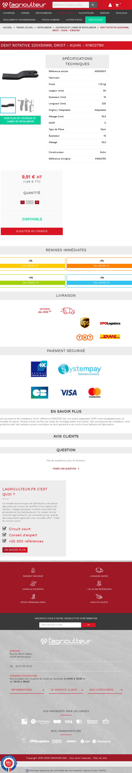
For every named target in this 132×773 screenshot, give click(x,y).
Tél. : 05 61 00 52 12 (21, 666)
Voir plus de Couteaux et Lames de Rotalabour (20, 120)
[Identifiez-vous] (110, 5)
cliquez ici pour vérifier (94, 770)
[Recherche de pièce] (93, 5)
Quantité (31, 193)
